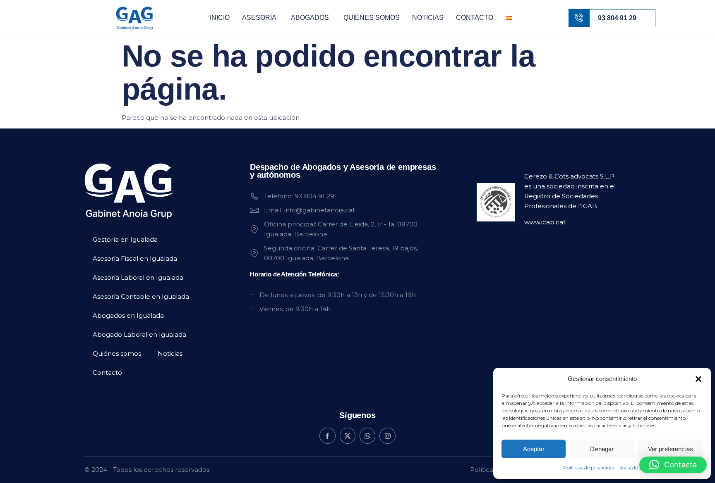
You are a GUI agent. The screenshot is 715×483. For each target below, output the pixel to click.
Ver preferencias (670, 448)
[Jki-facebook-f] (327, 435)
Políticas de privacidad (589, 467)
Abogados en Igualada (128, 315)
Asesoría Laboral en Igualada (138, 277)
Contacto (474, 17)
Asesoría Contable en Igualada (141, 296)
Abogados (310, 17)
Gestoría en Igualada (125, 239)
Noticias (428, 17)
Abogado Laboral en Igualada (139, 334)
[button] (698, 379)
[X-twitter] (347, 435)
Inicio (220, 17)
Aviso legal (632, 467)
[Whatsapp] (367, 435)
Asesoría (259, 17)
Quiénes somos (371, 17)
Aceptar (534, 448)
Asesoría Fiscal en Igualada (135, 258)
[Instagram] (387, 435)
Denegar (602, 448)
